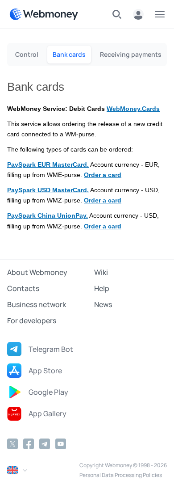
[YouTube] (60, 444)
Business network (36, 304)
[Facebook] (28, 444)
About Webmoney (37, 272)
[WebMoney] (43, 14)
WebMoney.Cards (133, 108)
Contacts (23, 288)
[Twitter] (12, 444)
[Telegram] (44, 444)
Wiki (101, 272)
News (103, 304)
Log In (138, 14)
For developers (31, 320)
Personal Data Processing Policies (120, 475)
